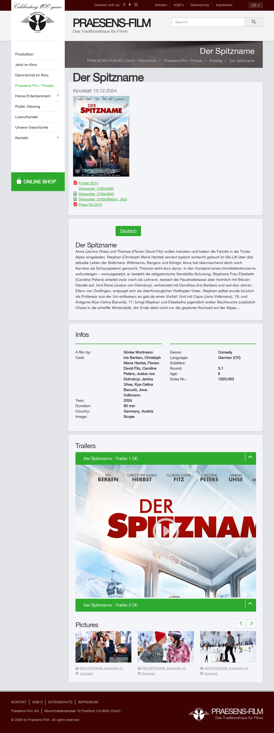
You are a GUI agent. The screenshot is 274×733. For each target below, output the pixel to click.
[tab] (165, 458)
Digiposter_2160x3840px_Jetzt (103, 199)
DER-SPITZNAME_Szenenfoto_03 (226, 668)
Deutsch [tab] (128, 230)
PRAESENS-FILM (112, 22)
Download (86, 673)
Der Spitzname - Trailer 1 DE (110, 458)
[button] (240, 623)
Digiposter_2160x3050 (96, 188)
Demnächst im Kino (31, 75)
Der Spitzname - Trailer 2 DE (110, 605)
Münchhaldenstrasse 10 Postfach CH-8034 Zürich (82, 711)
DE (254, 5)
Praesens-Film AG (25, 711)
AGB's (179, 5)
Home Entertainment (32, 96)
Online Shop (40, 181)
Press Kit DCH (90, 204)
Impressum (224, 5)
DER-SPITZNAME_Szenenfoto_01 (101, 668)
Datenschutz (199, 5)
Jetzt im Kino (26, 64)
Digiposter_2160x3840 (96, 194)
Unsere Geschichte (31, 127)
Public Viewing (27, 106)
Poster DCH (88, 183)
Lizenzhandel (26, 117)
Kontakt (161, 5)
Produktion (24, 54)
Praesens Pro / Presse (34, 85)
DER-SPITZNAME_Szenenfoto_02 (164, 668)
